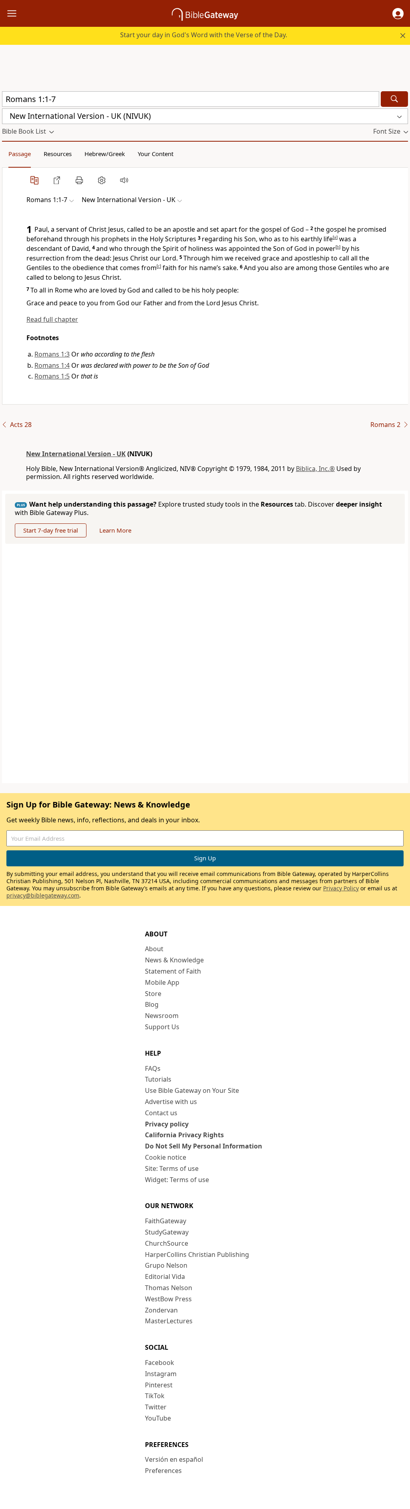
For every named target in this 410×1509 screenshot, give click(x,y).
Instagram (161, 1373)
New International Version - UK (76, 453)
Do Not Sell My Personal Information (203, 1146)
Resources (58, 154)
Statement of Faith (173, 971)
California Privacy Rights (184, 1134)
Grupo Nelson (166, 1265)
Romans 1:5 (52, 376)
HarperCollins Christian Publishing (197, 1254)
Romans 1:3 (52, 354)
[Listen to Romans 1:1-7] (124, 180)
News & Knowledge (174, 960)
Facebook (159, 1362)
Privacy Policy (341, 888)
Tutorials (158, 1079)
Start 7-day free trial (50, 530)
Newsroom (162, 1015)
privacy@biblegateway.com (42, 895)
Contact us (161, 1112)
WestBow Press (168, 1299)
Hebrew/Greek (104, 154)
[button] (398, 13)
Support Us (162, 1026)
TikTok (155, 1395)
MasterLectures (169, 1321)
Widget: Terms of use (177, 1179)
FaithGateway (165, 1220)
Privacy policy (167, 1124)
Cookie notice (165, 1157)
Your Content (155, 154)
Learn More (115, 530)
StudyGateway (167, 1232)
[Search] (394, 99)
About (154, 948)
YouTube (158, 1418)
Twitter (156, 1407)
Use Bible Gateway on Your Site (192, 1090)
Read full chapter (52, 319)
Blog (152, 1004)
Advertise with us (171, 1101)
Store (153, 993)
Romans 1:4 (52, 365)
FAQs (153, 1068)
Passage (19, 154)
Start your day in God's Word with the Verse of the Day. (203, 34)
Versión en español (174, 1459)
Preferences (163, 1470)
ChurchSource (166, 1243)
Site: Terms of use (172, 1168)
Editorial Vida (165, 1276)
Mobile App (162, 982)
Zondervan (161, 1310)
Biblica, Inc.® (315, 468)
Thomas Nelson (168, 1287)
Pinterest (159, 1385)
